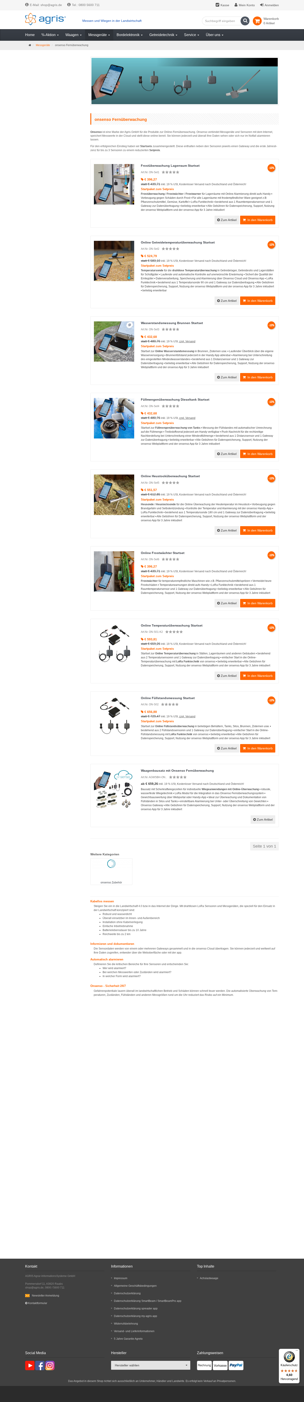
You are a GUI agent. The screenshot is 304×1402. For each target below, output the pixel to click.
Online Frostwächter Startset (162, 553)
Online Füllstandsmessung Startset (168, 698)
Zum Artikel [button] (228, 220)
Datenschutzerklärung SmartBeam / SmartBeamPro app (147, 1301)
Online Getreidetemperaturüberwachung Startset (178, 242)
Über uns (213, 35)
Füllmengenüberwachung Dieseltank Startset (175, 399)
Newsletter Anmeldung (45, 1295)
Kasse (225, 5)
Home (30, 35)
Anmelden (272, 5)
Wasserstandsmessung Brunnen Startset (172, 323)
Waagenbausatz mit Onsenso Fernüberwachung (177, 770)
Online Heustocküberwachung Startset (170, 476)
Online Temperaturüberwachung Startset (172, 625)
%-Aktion (49, 35)
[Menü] (297, 1351)
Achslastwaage (209, 1278)
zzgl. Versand (187, 341)
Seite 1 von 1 (264, 846)
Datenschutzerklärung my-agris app (135, 1316)
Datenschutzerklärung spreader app (136, 1308)
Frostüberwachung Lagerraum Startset (170, 165)
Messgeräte (98, 35)
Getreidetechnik (162, 35)
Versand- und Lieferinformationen (134, 1331)
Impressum (120, 1278)
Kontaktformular (37, 1303)
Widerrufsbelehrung (126, 1323)
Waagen (72, 35)
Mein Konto (247, 5)
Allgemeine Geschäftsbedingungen (135, 1285)
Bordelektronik (128, 35)
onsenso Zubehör (111, 882)
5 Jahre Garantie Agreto (128, 1338)
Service (190, 35)
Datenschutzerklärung (127, 1293)
